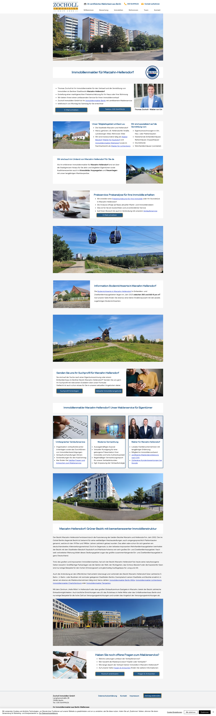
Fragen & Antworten (122, 668)
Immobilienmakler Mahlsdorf (107, 143)
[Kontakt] (142, 3)
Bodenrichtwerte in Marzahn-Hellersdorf (114, 291)
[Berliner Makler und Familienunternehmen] (85, 4)
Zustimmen (205, 712)
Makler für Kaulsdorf (111, 140)
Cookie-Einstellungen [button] (174, 712)
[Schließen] (213, 712)
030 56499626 (62, 702)
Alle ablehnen (191, 712)
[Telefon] (125, 4)
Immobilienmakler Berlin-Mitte (122, 580)
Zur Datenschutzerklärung (48, 713)
